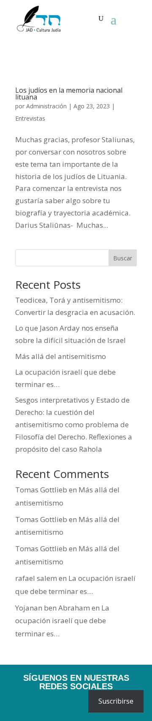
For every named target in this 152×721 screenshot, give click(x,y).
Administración (46, 106)
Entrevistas (30, 118)
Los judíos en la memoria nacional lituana (68, 94)
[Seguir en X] (64, 704)
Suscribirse (115, 701)
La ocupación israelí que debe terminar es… (62, 620)
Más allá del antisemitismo (60, 356)
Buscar (122, 258)
